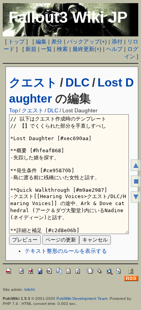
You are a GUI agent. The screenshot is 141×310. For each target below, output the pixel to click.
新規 (30, 49)
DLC (77, 82)
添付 (117, 41)
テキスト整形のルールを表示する (66, 251)
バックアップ (83, 41)
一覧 (46, 49)
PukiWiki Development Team (81, 298)
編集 (41, 41)
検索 (62, 49)
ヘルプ (114, 49)
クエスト (33, 82)
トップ (16, 41)
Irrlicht (29, 289)
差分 (56, 41)
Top (13, 110)
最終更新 (83, 49)
